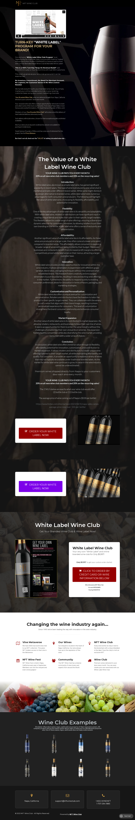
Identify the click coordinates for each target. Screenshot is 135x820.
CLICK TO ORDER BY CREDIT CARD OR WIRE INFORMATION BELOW (94, 574)
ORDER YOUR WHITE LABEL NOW (42, 433)
